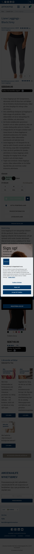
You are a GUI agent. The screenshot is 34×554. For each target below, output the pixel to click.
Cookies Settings (17, 282)
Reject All (17, 287)
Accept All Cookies (17, 292)
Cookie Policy (11, 277)
